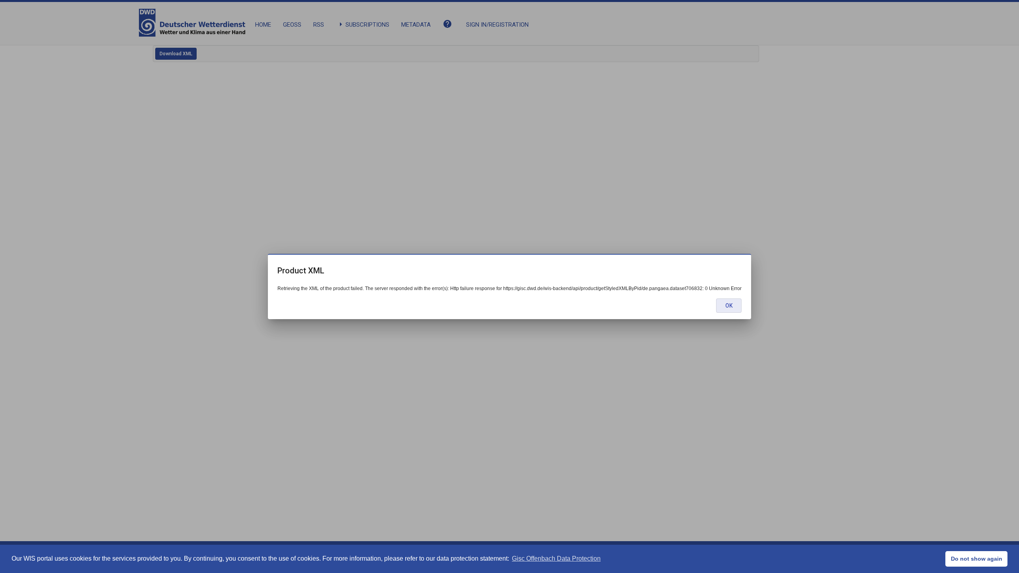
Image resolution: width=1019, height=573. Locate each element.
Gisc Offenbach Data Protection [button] (556, 558)
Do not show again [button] (976, 558)
